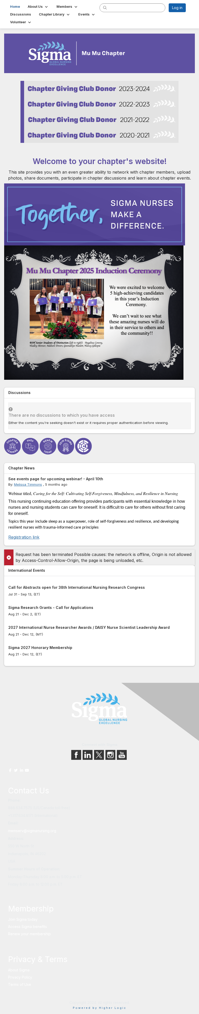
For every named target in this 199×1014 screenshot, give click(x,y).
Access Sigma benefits (27, 926)
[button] (38, 6)
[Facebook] (76, 754)
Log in (177, 7)
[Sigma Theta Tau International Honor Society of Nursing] (99, 708)
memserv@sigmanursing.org (32, 831)
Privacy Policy (20, 977)
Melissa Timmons (28, 484)
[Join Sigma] (66, 446)
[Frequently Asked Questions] (31, 446)
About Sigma (19, 970)
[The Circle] (84, 446)
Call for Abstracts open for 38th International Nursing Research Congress (76, 587)
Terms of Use (19, 984)
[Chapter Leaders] (13, 446)
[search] (105, 7)
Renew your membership (29, 934)
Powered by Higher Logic (99, 1008)
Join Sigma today (23, 919)
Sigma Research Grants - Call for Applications (50, 607)
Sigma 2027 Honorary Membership (40, 647)
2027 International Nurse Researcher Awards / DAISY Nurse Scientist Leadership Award (89, 627)
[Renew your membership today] (49, 446)
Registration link (23, 537)
